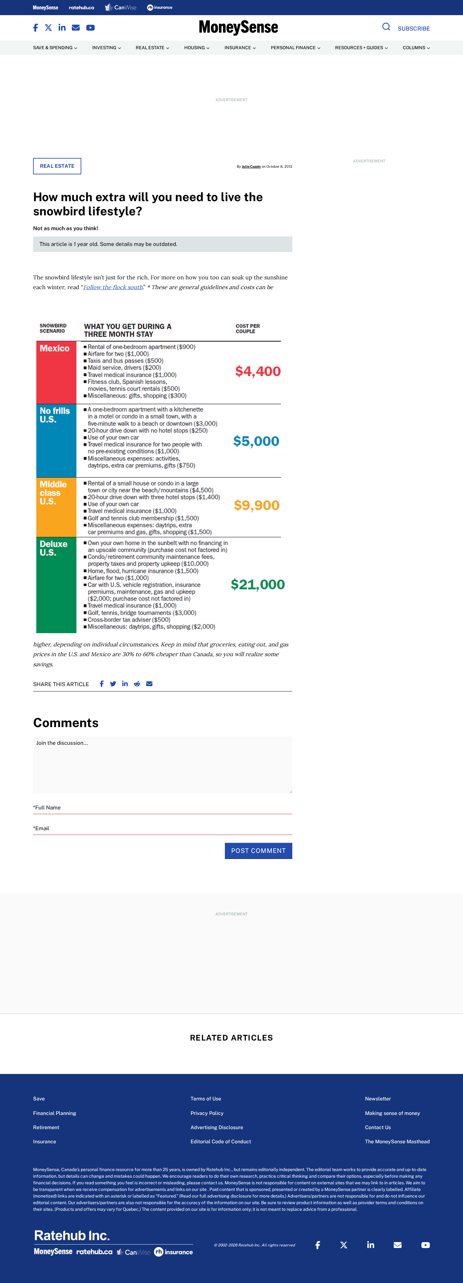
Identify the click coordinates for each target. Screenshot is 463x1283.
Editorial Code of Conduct (221, 1142)
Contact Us (378, 1127)
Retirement (46, 1127)
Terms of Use (206, 1099)
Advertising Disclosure (217, 1127)
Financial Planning (54, 1113)
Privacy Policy (207, 1113)
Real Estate (57, 166)
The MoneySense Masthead (397, 1142)
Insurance (44, 1142)
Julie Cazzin (251, 166)
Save (39, 1099)
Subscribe (414, 28)
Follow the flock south (113, 287)
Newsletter (378, 1099)
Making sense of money (392, 1113)
